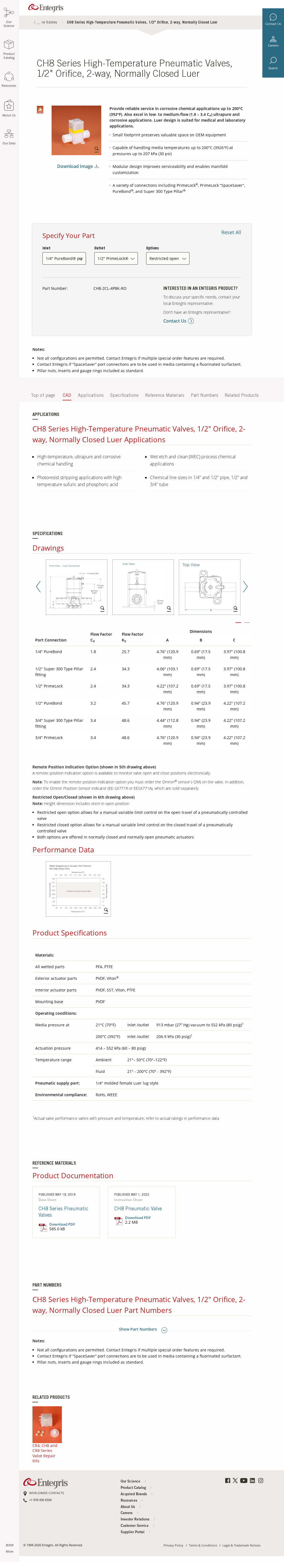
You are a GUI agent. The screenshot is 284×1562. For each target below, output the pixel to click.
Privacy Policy (173, 1545)
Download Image (75, 166)
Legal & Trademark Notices (241, 1545)
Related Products (241, 395)
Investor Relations (136, 1520)
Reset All (231, 232)
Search (273, 68)
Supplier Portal (133, 1532)
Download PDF (62, 1224)
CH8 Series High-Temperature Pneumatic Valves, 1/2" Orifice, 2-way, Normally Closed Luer (142, 23)
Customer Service (135, 1526)
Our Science (131, 1482)
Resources (129, 1501)
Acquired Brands (134, 1494)
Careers (273, 45)
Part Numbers (204, 395)
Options (152, 248)
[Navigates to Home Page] (46, 7)
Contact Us (273, 24)
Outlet (99, 248)
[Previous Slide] (38, 587)
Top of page (43, 395)
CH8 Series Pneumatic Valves (63, 1212)
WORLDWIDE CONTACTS (46, 1493)
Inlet (46, 248)
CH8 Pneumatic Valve (138, 1209)
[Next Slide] (245, 587)
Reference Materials (164, 395)
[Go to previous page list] (35, 23)
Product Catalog (134, 1488)
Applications (90, 395)
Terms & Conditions (203, 1545)
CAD (67, 395)
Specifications (124, 395)
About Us (128, 1507)
